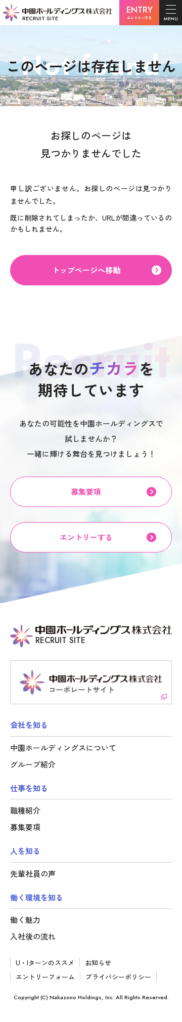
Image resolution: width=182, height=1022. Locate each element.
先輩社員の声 (33, 873)
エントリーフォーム (45, 977)
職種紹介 (25, 810)
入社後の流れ (33, 936)
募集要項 (25, 827)
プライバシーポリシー (118, 977)
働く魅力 (25, 919)
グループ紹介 (33, 764)
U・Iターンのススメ (45, 962)
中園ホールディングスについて (63, 747)
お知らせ (98, 962)
